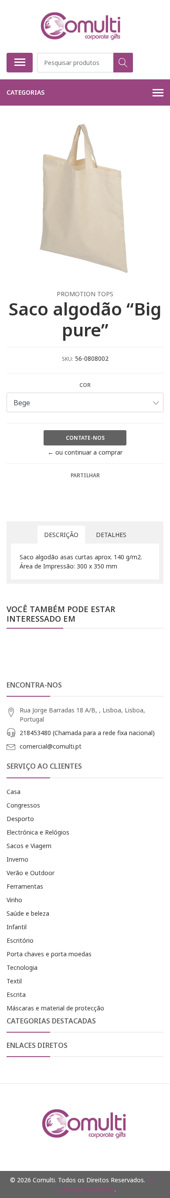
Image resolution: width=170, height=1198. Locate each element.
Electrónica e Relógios (38, 832)
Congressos (23, 805)
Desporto (20, 819)
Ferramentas (25, 886)
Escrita (16, 994)
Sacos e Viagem (29, 846)
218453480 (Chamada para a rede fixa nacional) (87, 733)
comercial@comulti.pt (51, 746)
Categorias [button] (25, 92)
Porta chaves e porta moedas (49, 954)
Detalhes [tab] (111, 535)
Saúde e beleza (28, 913)
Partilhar (85, 475)
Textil (14, 981)
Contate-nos (85, 438)
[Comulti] (81, 26)
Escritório (20, 940)
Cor (85, 385)
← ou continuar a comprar (85, 452)
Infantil (17, 927)
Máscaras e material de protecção (55, 1008)
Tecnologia (22, 967)
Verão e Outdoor (30, 873)
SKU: (67, 359)
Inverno (17, 859)
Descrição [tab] (61, 535)
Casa (13, 791)
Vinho (14, 900)
